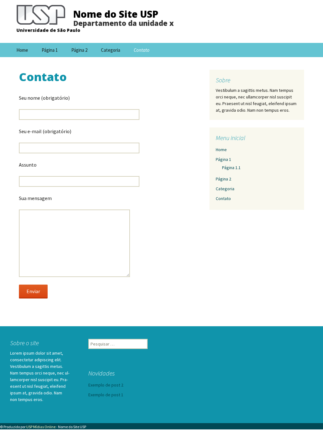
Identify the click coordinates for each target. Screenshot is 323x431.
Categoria (110, 50)
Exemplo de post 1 (105, 395)
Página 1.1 (231, 167)
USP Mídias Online (41, 426)
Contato (142, 50)
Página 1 (50, 50)
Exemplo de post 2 (105, 385)
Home (22, 50)
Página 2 (79, 50)
